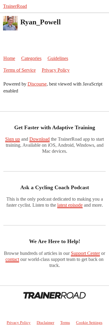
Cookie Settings (89, 322)
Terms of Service (19, 70)
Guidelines (58, 58)
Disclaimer (45, 322)
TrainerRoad (15, 6)
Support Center (85, 253)
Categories (31, 58)
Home (9, 58)
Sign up (12, 139)
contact (12, 259)
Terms (65, 322)
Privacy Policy (56, 70)
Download (39, 139)
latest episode (70, 205)
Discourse (37, 83)
